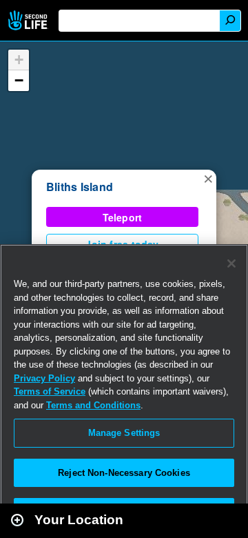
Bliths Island (79, 187)
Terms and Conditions (93, 405)
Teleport (123, 217)
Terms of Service (49, 391)
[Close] (231, 263)
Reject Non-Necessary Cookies (124, 473)
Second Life (29, 20)
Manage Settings (124, 433)
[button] (208, 178)
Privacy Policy (44, 378)
